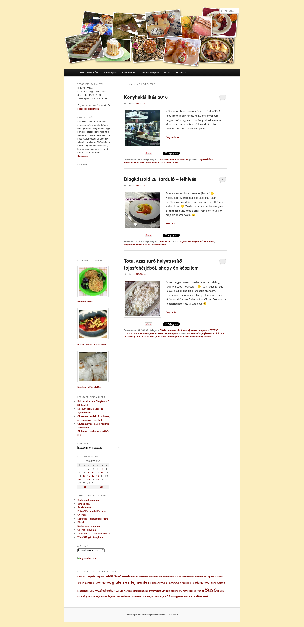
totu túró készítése (146, 336)
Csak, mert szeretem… (89, 500)
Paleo (167, 72)
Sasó (148, 162)
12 (102, 472)
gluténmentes (102, 582)
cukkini (199, 576)
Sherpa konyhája (86, 529)
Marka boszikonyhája (88, 526)
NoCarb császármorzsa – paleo (91, 344)
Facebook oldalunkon (88, 108)
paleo (183, 590)
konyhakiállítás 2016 (134, 162)
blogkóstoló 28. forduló (203, 241)
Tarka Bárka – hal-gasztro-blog (93, 533)
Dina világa (83, 503)
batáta (142, 576)
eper (210, 576)
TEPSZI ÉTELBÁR (88, 72)
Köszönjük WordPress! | (143, 614)
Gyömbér (82, 514)
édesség (173, 596)
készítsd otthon (105, 590)
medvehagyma (158, 590)
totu (140, 596)
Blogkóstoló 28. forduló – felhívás (160, 179)
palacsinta (172, 590)
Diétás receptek (168, 330)
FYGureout (173, 614)
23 (88, 479)
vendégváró (161, 596)
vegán (150, 596)
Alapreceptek (110, 72)
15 (84, 475)
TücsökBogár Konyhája (90, 537)
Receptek (173, 333)
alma (79, 576)
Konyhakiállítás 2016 (146, 97)
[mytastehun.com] (87, 558)
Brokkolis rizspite (85, 301)
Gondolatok (183, 159)
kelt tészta (82, 590)
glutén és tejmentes (131, 582)
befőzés (149, 576)
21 (79, 479)
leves (131, 590)
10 (93, 472)
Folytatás (173, 137)
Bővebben (82, 155)
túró (145, 596)
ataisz (135, 576)
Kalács (221, 582)
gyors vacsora (169, 582)
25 (97, 479)
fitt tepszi (218, 576)
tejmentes (102, 596)
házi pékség (188, 582)
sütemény (82, 596)
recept (200, 590)
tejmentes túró (194, 333)
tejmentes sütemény (120, 596)
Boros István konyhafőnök (181, 576)
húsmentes (201, 582)
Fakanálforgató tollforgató (91, 511)
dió (205, 576)
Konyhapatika (129, 72)
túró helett (161, 336)
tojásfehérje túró (210, 333)
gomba (154, 582)
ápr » (102, 486)
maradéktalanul (141, 590)
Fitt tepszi (181, 72)
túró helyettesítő (175, 336)
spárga (220, 590)
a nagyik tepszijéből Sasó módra (107, 576)
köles (118, 590)
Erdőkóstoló (84, 507)
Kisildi (80, 522)
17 (93, 475)
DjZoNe (162, 614)
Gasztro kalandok (167, 159)
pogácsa (191, 590)
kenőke (90, 590)
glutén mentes (84, 582)
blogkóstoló (185, 241)
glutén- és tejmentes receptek (192, 330)
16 (88, 475)
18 (97, 475)
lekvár (124, 590)
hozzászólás (159, 244)
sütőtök (92, 596)
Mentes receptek (150, 72)
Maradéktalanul (141, 333)
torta (135, 596)
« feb (84, 486)
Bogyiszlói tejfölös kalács (89, 387)
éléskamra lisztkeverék (193, 596)
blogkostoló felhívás (134, 244)
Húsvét (213, 582)
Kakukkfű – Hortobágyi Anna (92, 518)
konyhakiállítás (205, 159)
